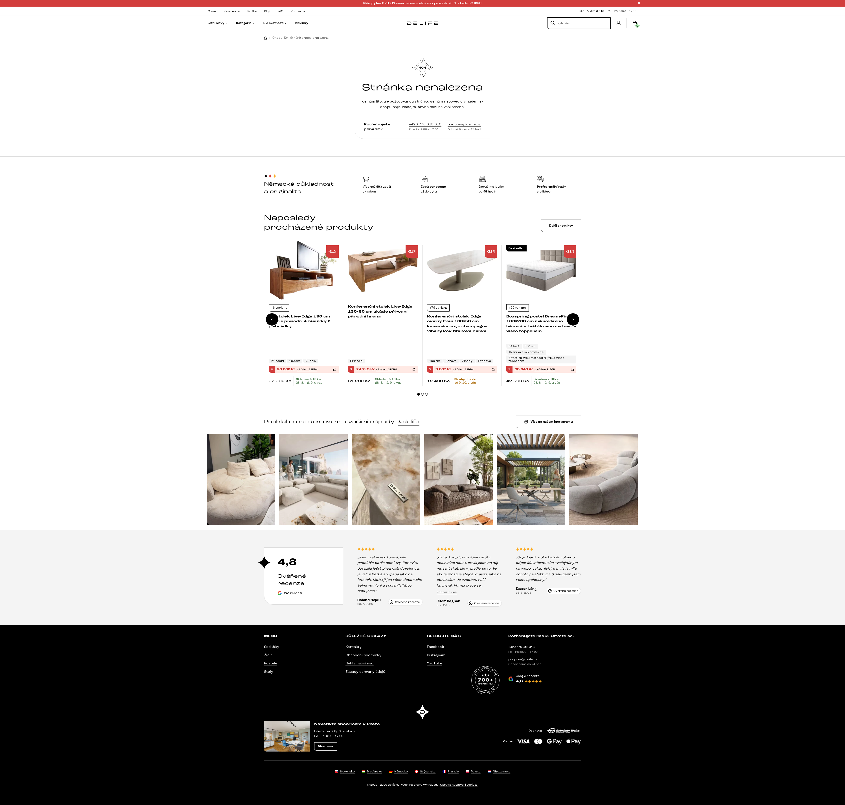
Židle (268, 655)
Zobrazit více (447, 592)
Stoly (268, 671)
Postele (270, 663)
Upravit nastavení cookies (459, 785)
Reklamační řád (359, 663)
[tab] (418, 394)
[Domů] (422, 23)
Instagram (436, 655)
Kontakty (353, 647)
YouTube (434, 663)
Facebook (435, 647)
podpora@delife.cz (464, 124)
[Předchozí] (272, 319)
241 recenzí (293, 593)
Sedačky (271, 647)
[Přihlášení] (618, 23)
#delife (408, 421)
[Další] (573, 319)
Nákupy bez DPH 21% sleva (384, 3)
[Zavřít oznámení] (639, 3)
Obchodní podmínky (363, 655)
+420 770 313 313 (591, 11)
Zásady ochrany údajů (365, 671)
